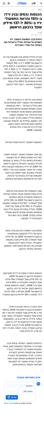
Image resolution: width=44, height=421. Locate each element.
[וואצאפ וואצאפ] (9, 3)
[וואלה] (22, 3)
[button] (33, 3)
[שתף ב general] (4, 3)
